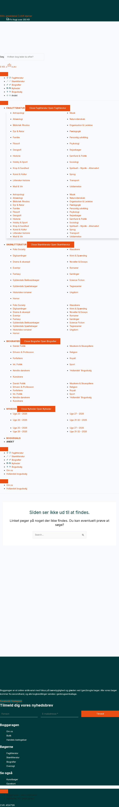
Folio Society (19, 249)
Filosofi (16, 143)
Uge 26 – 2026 (20, 420)
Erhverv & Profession (23, 352)
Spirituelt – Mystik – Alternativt (84, 168)
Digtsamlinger (19, 255)
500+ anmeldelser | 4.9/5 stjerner (16, 16)
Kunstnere (18, 376)
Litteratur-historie (21, 180)
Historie (16, 156)
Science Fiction (77, 280)
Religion (73, 352)
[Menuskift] (4, 74)
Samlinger (74, 274)
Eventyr (16, 268)
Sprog (72, 174)
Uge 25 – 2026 (20, 413)
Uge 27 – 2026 (77, 413)
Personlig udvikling (79, 137)
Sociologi (74, 162)
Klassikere (75, 249)
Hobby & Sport (20, 162)
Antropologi (18, 113)
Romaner (74, 268)
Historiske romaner (22, 292)
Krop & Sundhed (21, 168)
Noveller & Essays (79, 261)
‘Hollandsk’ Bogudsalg (81, 370)
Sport (72, 364)
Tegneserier (76, 286)
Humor (16, 298)
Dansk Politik (19, 346)
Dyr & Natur (18, 131)
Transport (74, 180)
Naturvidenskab (77, 119)
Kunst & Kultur (20, 174)
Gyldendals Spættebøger (25, 286)
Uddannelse (75, 186)
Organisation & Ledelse (81, 125)
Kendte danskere (21, 370)
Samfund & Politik (78, 156)
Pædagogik (75, 131)
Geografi (17, 150)
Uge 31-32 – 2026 (78, 420)
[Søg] (49, 57)
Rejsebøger (75, 150)
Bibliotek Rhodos (21, 125)
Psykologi (74, 143)
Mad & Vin (18, 186)
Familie (16, 137)
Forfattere (18, 358)
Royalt (73, 358)
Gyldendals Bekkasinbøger (26, 280)
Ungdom (74, 292)
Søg (2, 56)
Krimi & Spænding (78, 255)
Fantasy (17, 274)
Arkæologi (18, 119)
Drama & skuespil (21, 261)
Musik (72, 113)
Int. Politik (17, 364)
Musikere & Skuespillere (81, 346)
